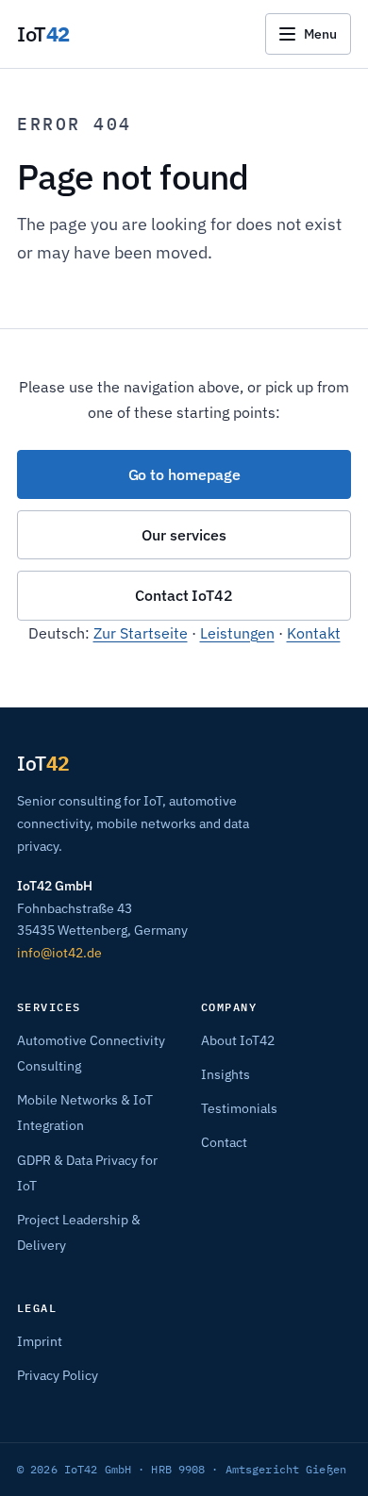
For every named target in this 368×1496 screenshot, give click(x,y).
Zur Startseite (140, 632)
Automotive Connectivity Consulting (171, 145)
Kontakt (314, 632)
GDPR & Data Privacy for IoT (145, 242)
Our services (184, 534)
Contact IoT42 (184, 595)
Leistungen (237, 632)
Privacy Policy (57, 1375)
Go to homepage (184, 474)
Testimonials (239, 1108)
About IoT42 (238, 1040)
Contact (224, 1142)
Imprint (39, 1341)
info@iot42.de (59, 952)
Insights (225, 1074)
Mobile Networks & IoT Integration (166, 193)
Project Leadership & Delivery (150, 291)
